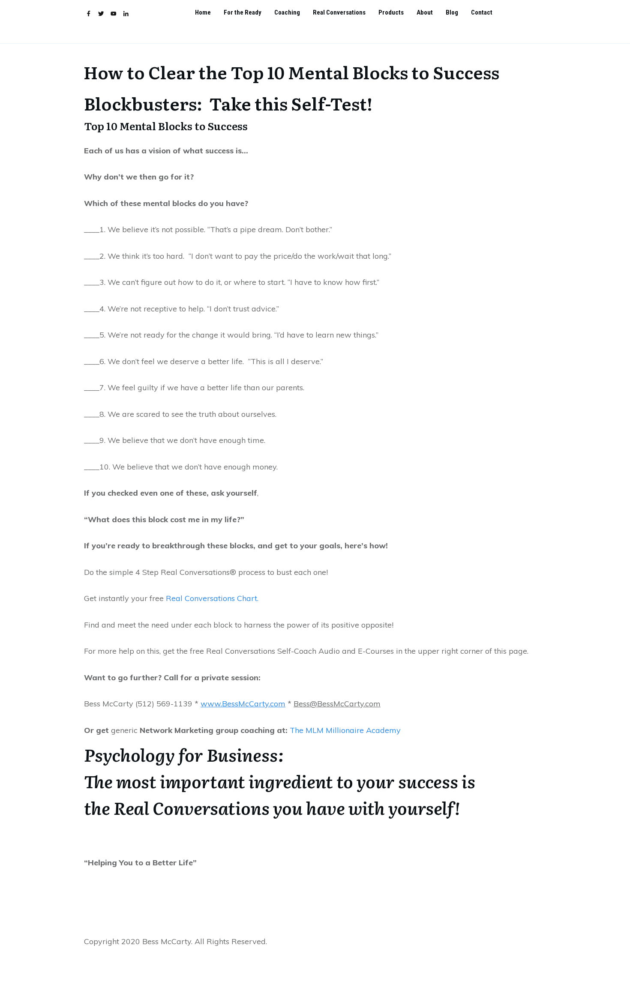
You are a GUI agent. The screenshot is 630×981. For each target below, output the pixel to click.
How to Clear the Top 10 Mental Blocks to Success (291, 71)
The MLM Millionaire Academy (345, 730)
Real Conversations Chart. (211, 598)
